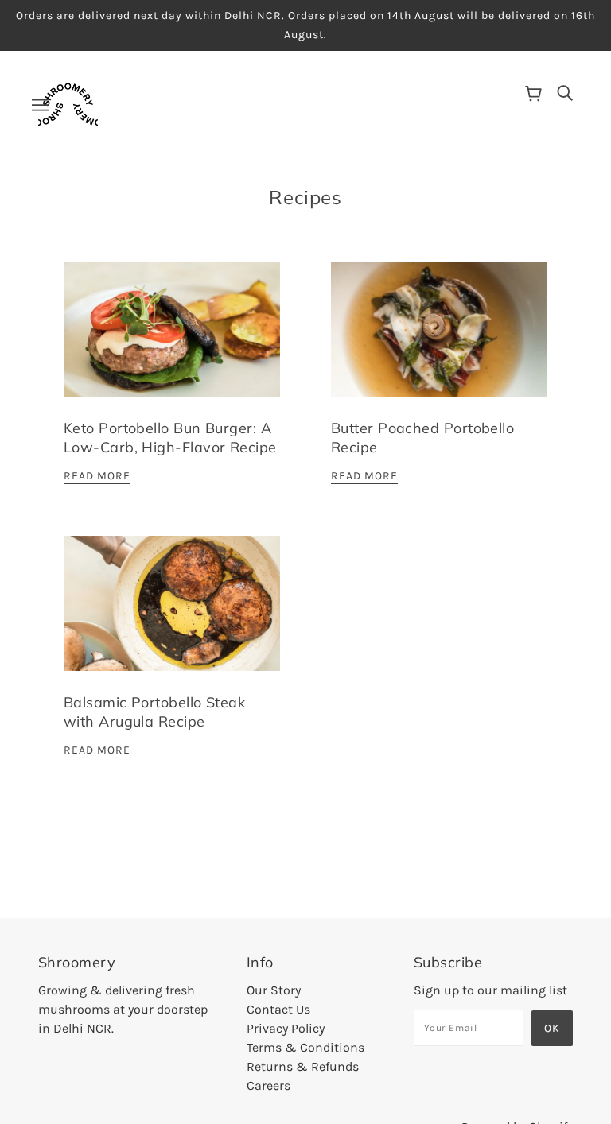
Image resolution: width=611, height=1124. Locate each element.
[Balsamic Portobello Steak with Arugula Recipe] (172, 616)
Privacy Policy (286, 1028)
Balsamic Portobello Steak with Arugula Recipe (154, 712)
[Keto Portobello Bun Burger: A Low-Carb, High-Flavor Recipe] (172, 342)
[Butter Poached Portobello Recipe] (439, 342)
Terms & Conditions (305, 1047)
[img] (565, 92)
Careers (268, 1085)
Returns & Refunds (303, 1066)
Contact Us (278, 1009)
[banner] (68, 102)
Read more (97, 477)
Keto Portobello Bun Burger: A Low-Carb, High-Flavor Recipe (170, 437)
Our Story (274, 990)
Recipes (305, 197)
